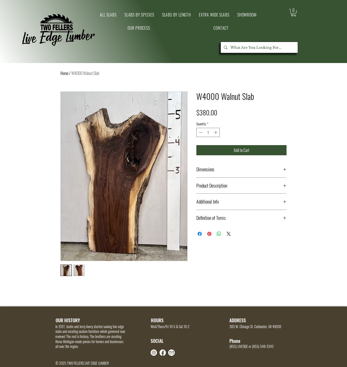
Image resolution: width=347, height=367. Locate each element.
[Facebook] (163, 352)
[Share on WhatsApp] (219, 234)
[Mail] (171, 352)
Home (64, 73)
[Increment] (216, 132)
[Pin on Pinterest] (209, 234)
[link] (293, 12)
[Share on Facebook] (200, 234)
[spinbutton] (208, 132)
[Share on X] (229, 234)
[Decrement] (200, 132)
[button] (246, 14)
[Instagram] (154, 352)
